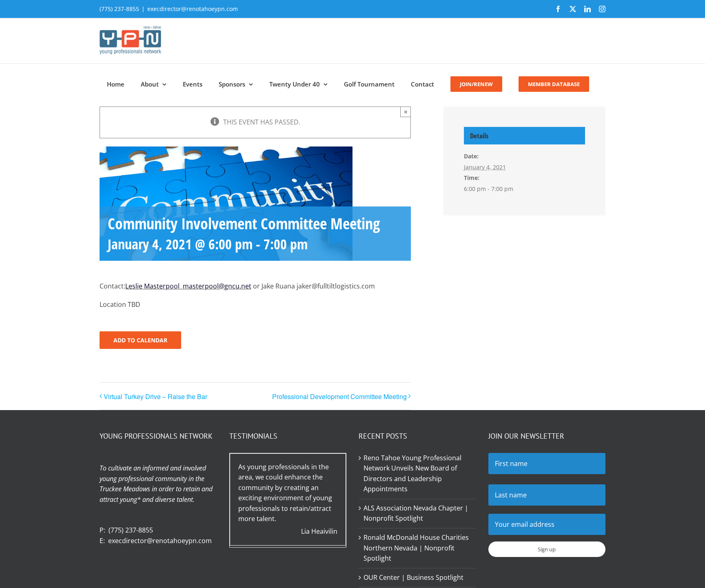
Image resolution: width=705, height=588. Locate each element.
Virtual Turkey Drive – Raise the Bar (155, 396)
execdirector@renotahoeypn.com (192, 9)
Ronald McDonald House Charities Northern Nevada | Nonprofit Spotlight (416, 548)
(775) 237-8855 (131, 530)
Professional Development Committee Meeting (339, 396)
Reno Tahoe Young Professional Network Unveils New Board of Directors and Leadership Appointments (412, 473)
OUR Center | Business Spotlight (413, 577)
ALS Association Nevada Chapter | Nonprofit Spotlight (416, 513)
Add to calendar (140, 340)
